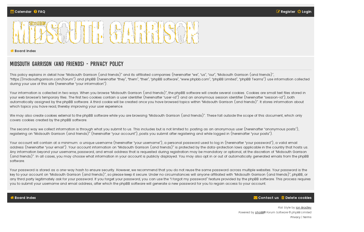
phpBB (259, 212)
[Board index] (106, 32)
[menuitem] (20, 11)
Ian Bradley (304, 208)
